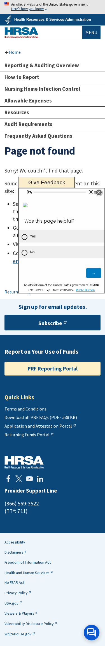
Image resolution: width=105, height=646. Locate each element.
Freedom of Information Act (27, 562)
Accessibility (14, 542)
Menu (91, 32)
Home (15, 52)
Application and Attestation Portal (38, 426)
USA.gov (11, 603)
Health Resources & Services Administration (52, 19)
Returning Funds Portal (27, 434)
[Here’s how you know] (52, 7)
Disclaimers (13, 552)
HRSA (21, 32)
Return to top (17, 292)
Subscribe (50, 323)
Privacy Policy (16, 592)
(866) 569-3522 (21, 503)
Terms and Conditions (25, 409)
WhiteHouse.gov (18, 633)
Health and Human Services (27, 572)
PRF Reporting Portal (53, 368)
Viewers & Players (19, 613)
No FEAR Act (14, 582)
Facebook (8, 478)
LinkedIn (40, 478)
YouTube (29, 478)
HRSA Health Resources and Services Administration (24, 462)
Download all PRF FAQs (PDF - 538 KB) (40, 417)
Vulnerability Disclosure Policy (29, 623)
